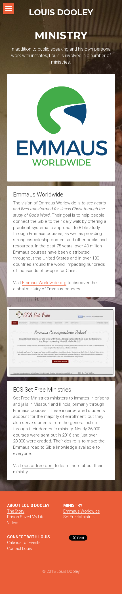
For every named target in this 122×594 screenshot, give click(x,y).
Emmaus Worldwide (81, 511)
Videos (13, 522)
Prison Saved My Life (25, 517)
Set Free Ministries (79, 517)
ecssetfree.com (38, 465)
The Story (15, 511)
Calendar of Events (24, 542)
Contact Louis (19, 548)
